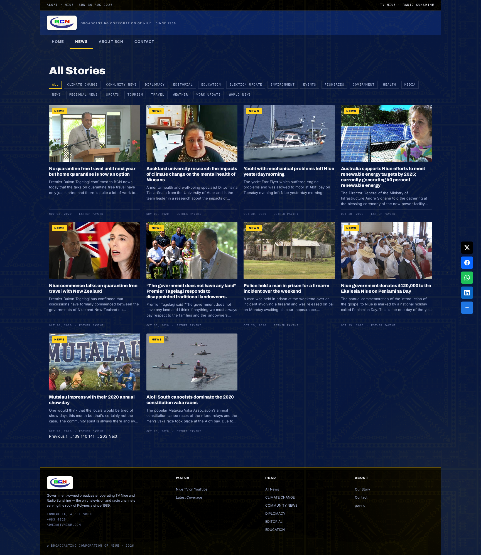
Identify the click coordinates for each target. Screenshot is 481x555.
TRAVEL (157, 94)
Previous (57, 436)
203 (103, 436)
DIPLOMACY (155, 84)
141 (91, 436)
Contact (144, 42)
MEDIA (409, 84)
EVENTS (309, 84)
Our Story (362, 489)
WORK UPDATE (209, 94)
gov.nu (360, 505)
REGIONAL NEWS (83, 94)
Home (58, 42)
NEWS (56, 94)
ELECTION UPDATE (245, 84)
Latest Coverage (189, 497)
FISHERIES (334, 84)
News (81, 42)
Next (113, 436)
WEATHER (180, 94)
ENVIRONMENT (283, 84)
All (55, 84)
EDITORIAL (183, 84)
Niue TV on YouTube (191, 489)
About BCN (111, 42)
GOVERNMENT (364, 84)
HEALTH (389, 84)
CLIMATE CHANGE (82, 84)
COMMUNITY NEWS (121, 84)
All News (272, 489)
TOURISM (135, 94)
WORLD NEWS (240, 94)
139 (76, 436)
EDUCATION (211, 84)
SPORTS (112, 94)
